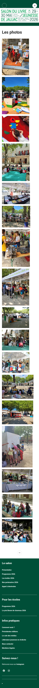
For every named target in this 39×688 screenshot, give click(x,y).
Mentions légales (8, 648)
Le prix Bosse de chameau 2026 (14, 610)
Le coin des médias (9, 636)
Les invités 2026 (8, 578)
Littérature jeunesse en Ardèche (14, 640)
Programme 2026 (8, 574)
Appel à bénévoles (9, 586)
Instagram (20, 664)
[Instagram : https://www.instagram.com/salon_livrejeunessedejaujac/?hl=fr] (9, 671)
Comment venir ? (8, 627)
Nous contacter (7, 644)
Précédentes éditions (10, 632)
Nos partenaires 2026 (10, 582)
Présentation (7, 570)
